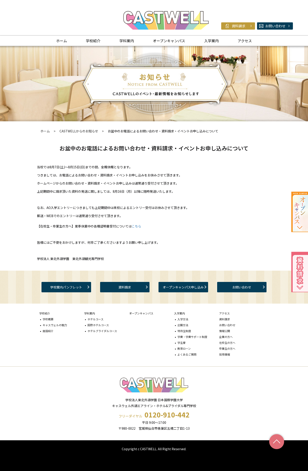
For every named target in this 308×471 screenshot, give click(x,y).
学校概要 (48, 319)
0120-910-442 (167, 414)
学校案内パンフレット (66, 287)
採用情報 (224, 354)
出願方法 (182, 325)
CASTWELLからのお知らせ (79, 131)
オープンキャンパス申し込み (183, 287)
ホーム (61, 40)
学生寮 (181, 342)
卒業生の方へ (227, 348)
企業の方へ (226, 337)
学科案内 (127, 40)
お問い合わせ (241, 287)
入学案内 (211, 40)
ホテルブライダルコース (102, 331)
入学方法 (182, 319)
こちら (136, 226)
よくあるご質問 (186, 354)
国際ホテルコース (98, 325)
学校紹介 (93, 40)
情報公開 (224, 331)
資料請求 (124, 287)
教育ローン (184, 348)
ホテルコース (95, 319)
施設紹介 (48, 331)
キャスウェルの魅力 (55, 325)
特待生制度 (184, 331)
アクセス (245, 40)
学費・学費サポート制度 (192, 337)
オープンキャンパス (169, 40)
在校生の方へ (227, 342)
